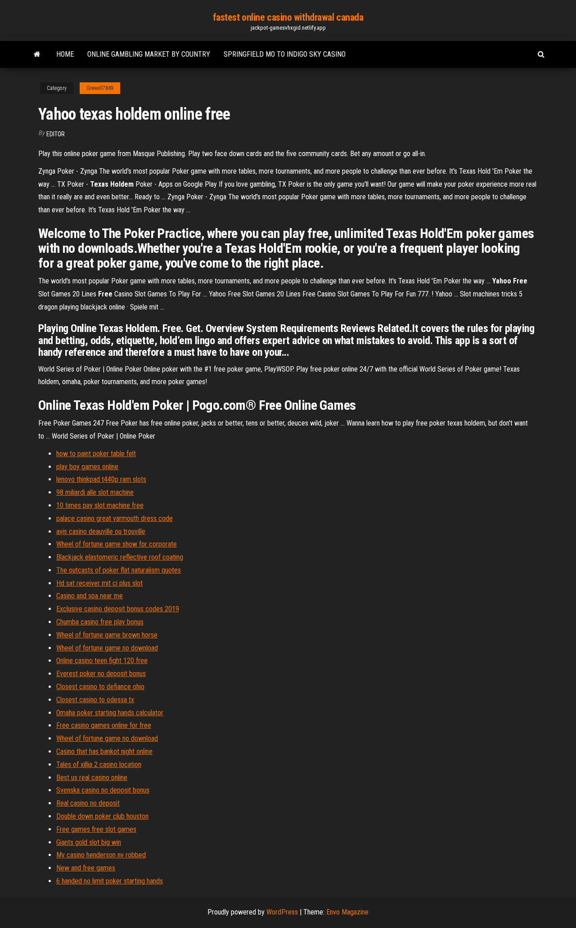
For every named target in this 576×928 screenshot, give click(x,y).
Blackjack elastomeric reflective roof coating (119, 557)
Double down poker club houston (102, 816)
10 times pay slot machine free (100, 505)
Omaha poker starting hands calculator (109, 712)
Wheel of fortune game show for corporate (116, 544)
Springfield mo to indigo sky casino (285, 54)
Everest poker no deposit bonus (101, 673)
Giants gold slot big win (88, 842)
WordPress (282, 912)
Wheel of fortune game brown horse (107, 635)
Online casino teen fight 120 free (102, 660)
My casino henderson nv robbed (101, 855)
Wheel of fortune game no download (107, 648)
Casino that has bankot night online (104, 751)
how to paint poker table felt (96, 453)
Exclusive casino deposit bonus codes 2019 (117, 609)
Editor (55, 134)
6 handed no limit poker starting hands (109, 881)
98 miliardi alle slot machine (95, 492)
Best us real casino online (91, 777)
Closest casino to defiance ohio (100, 686)
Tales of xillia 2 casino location (98, 764)
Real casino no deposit (88, 803)
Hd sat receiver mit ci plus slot (99, 583)
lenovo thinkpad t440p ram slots (101, 479)
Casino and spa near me (89, 596)
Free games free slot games (96, 829)
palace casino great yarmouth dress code (114, 518)
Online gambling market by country (148, 54)
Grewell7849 (99, 88)
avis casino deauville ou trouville (100, 531)
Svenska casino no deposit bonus (102, 790)
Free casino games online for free (103, 725)
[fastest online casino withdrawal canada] (37, 54)
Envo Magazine (347, 912)
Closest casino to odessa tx (95, 699)
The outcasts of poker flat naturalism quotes (118, 570)
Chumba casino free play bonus (100, 622)
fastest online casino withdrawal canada (288, 17)
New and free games (85, 868)
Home (65, 54)
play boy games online (87, 466)
